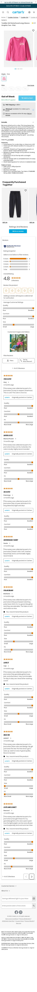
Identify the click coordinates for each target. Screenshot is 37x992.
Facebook (16, 912)
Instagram (20, 912)
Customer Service (7, 886)
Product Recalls (29, 921)
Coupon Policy (19, 921)
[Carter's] (18, 13)
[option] (15, 206)
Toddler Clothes (13, 17)
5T (25, 89)
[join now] (34, 898)
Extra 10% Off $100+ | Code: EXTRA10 (18, 6)
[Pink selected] (4, 78)
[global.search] (34, 905)
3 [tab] (18, 68)
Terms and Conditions (11, 919)
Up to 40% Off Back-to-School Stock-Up (18, 2)
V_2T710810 (10, 140)
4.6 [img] (34, 23)
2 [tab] (16, 68)
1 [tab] (15, 68)
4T (18, 89)
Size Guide (30, 85)
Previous (1, 2)
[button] (18, 49)
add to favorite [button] (26, 190)
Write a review (18, 231)
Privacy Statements (25, 919)
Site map (18, 923)
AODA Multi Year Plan (8, 921)
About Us (4, 891)
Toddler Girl (24, 17)
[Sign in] (29, 12)
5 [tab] (21, 68)
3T (11, 89)
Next (35, 2)
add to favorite (33, 30)
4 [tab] (20, 68)
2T (4, 89)
